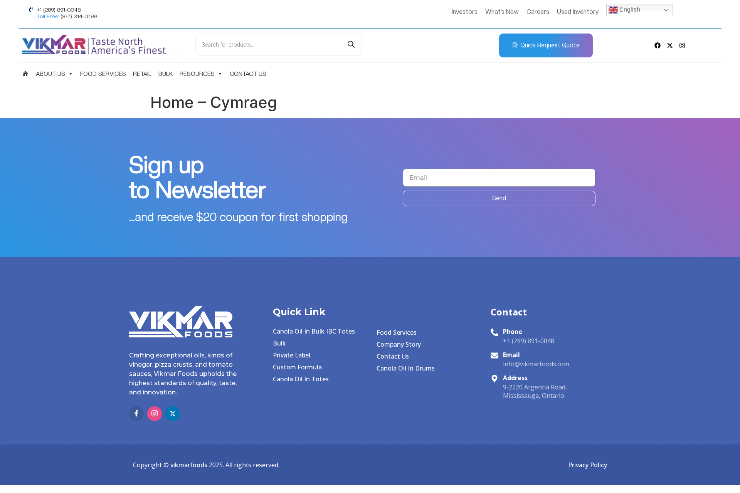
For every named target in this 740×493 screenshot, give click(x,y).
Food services (103, 73)
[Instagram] (682, 45)
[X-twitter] (670, 45)
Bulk (165, 73)
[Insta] (154, 413)
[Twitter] (172, 413)
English (629, 9)
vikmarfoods (188, 465)
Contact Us (248, 73)
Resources (197, 73)
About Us (50, 73)
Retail (142, 73)
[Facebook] (657, 45)
